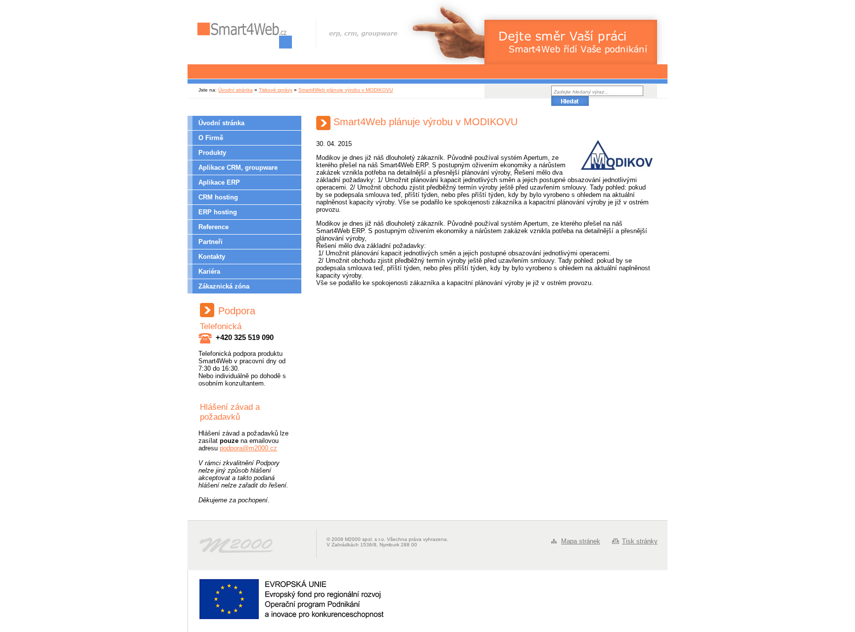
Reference (213, 227)
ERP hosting (217, 212)
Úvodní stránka (235, 90)
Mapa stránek (580, 541)
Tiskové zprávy (275, 90)
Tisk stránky (640, 541)
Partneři (210, 241)
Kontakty (211, 256)
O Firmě (210, 138)
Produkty (212, 152)
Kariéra (209, 271)
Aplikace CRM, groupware (238, 167)
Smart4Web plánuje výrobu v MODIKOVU (345, 90)
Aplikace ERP (219, 182)
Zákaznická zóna (223, 286)
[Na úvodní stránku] (244, 35)
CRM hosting (218, 197)
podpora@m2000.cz (248, 448)
